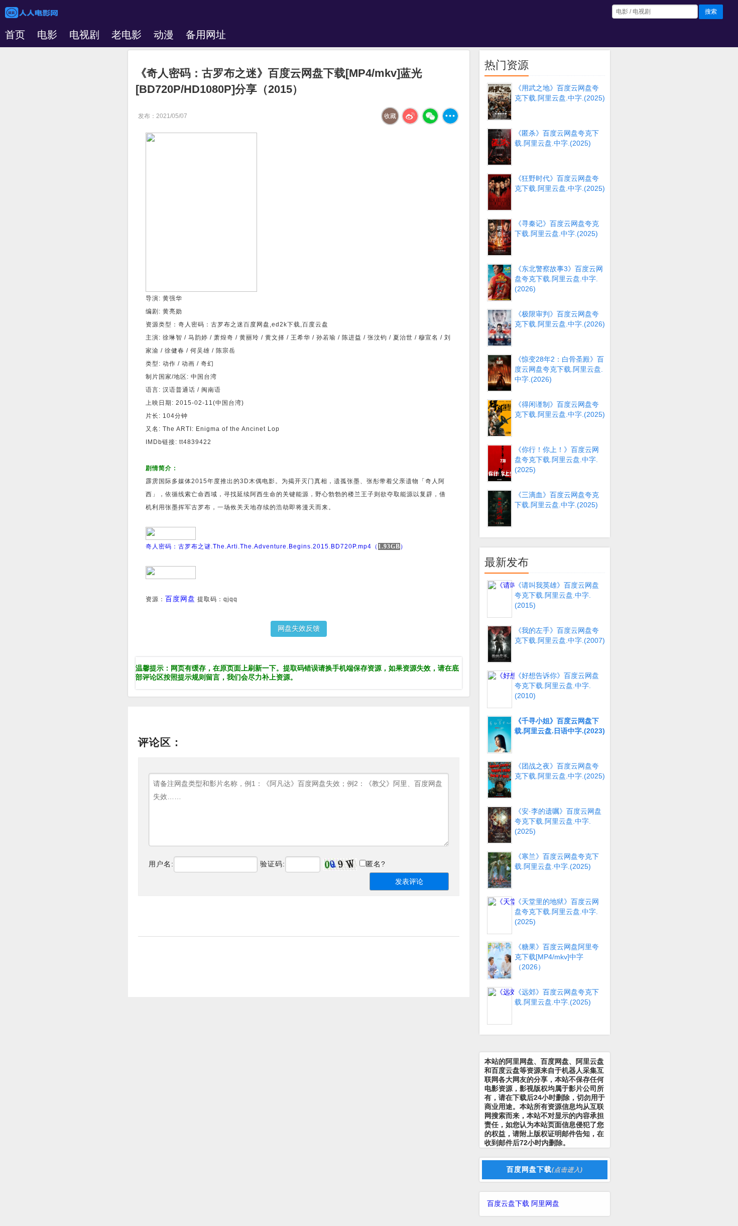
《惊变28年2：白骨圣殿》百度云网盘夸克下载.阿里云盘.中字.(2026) (559, 369)
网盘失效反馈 (299, 628)
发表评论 (409, 881)
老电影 (126, 34)
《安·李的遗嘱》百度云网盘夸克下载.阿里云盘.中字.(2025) (558, 821)
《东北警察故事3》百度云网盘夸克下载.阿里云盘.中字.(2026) (559, 279)
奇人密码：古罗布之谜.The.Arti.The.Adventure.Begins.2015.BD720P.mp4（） (276, 546)
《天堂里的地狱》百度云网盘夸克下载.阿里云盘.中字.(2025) (557, 912)
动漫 (164, 34)
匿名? (376, 864)
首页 (15, 34)
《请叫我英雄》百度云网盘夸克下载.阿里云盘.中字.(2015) (557, 595)
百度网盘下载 (545, 1169)
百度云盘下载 (508, 1203)
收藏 (390, 116)
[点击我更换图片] (340, 864)
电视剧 (84, 34)
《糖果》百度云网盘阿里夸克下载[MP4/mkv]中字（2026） (557, 957)
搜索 (711, 11)
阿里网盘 (545, 1203)
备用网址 (206, 34)
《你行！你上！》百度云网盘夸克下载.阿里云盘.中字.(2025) (557, 459)
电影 (47, 34)
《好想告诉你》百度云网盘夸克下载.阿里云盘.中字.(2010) (557, 686)
